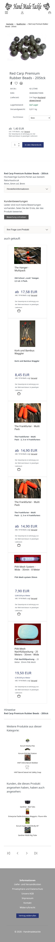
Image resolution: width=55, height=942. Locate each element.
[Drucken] (21, 84)
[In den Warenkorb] (19, 311)
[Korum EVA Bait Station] (28, 750)
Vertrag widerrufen (27, 915)
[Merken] (16, 84)
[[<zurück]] (17, 854)
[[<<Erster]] (8, 854)
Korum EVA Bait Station (27, 753)
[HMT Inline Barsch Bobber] (28, 760)
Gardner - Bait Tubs (27, 807)
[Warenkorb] (49, 13)
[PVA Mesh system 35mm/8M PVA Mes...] (27, 562)
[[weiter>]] (26, 854)
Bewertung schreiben (16, 217)
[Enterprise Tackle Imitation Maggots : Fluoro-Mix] (27, 813)
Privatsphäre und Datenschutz (27, 888)
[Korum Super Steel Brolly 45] (27, 823)
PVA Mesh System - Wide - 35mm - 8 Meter (27, 568)
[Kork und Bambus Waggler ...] (27, 346)
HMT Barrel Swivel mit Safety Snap (27, 772)
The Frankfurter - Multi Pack (27, 428)
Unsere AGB (27, 893)
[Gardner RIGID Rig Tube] (28, 832)
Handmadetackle (32, 931)
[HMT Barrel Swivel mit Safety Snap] (28, 769)
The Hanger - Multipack (22, 269)
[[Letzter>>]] (35, 854)
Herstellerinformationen (18, 189)
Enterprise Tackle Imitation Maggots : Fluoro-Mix (27, 816)
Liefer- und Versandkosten (27, 884)
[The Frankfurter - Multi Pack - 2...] (27, 422)
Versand (27, 132)
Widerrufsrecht (27, 907)
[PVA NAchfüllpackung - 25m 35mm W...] (27, 644)
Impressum (27, 898)
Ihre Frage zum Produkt (18, 229)
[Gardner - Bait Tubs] (28, 804)
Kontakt (27, 902)
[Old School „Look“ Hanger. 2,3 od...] (27, 263)
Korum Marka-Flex (27, 746)
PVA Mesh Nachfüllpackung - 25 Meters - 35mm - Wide (27, 651)
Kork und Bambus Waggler (24, 352)
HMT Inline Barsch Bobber (27, 763)
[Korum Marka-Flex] (28, 743)
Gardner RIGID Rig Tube (27, 835)
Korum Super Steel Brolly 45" (27, 826)
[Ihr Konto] (21, 13)
